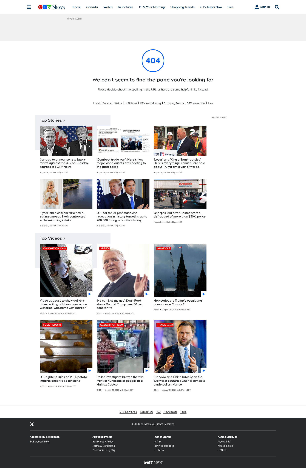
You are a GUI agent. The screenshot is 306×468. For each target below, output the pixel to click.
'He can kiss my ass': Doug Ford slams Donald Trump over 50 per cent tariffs (120, 304)
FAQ (158, 411)
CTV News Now (211, 7)
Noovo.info (224, 441)
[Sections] (29, 7)
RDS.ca (222, 450)
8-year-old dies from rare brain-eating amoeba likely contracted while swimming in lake (63, 216)
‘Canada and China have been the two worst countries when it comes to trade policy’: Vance (179, 380)
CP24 (158, 441)
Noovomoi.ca (225, 445)
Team (183, 411)
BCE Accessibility (40, 441)
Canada (92, 7)
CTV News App (128, 411)
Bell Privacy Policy (103, 441)
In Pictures (125, 7)
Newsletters (170, 411)
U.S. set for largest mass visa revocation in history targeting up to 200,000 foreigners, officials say (122, 216)
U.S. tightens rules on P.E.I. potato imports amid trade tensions (63, 378)
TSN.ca (159, 450)
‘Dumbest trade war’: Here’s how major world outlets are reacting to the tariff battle (121, 163)
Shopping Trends (182, 7)
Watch (108, 7)
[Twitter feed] (32, 424)
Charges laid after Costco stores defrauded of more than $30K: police (180, 214)
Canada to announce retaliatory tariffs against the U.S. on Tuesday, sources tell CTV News (64, 163)
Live (230, 7)
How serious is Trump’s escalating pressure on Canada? (178, 302)
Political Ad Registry (103, 450)
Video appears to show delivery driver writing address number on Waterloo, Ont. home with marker (63, 304)
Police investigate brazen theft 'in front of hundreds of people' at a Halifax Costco (120, 380)
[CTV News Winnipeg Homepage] (51, 7)
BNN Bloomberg (164, 445)
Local (77, 7)
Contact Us (146, 411)
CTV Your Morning (152, 7)
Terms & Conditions (103, 445)
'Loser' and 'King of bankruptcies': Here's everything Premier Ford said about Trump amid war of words (179, 163)
